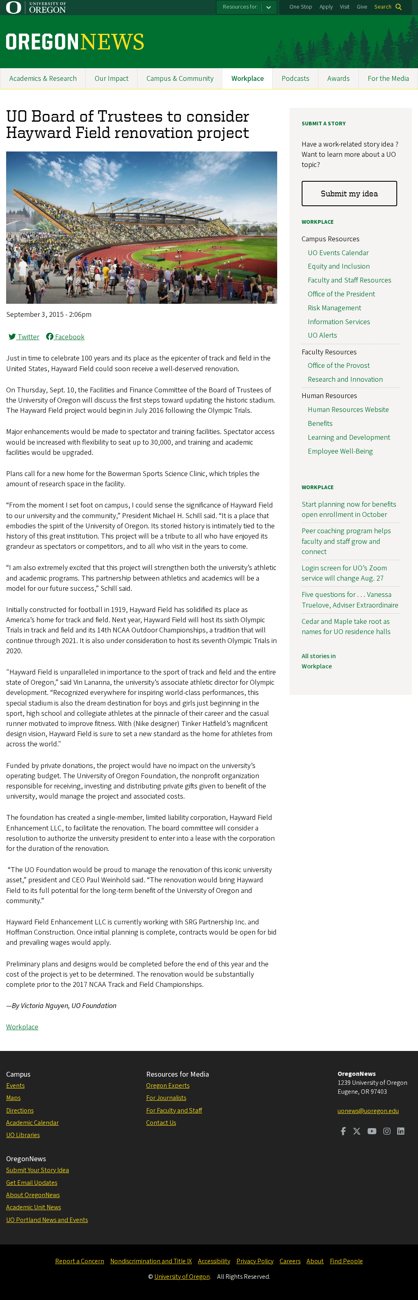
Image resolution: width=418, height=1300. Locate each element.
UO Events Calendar (338, 253)
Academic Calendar (32, 1122)
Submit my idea (349, 193)
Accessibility (214, 1261)
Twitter (27, 337)
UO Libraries (23, 1135)
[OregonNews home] (75, 41)
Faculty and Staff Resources (349, 280)
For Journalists (166, 1097)
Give (362, 7)
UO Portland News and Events (47, 1219)
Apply (326, 7)
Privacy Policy (254, 1261)
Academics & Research (43, 78)
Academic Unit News (33, 1207)
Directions (19, 1110)
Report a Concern (79, 1261)
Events (15, 1085)
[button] (141, 301)
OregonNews (26, 1159)
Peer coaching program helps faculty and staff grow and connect (346, 541)
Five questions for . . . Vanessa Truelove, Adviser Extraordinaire (350, 600)
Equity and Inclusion (339, 266)
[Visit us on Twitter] (356, 1132)
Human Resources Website (348, 410)
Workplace (247, 78)
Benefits (320, 423)
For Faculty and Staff (174, 1110)
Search (382, 7)
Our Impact (112, 78)
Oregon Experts (167, 1085)
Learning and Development (349, 437)
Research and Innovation (345, 379)
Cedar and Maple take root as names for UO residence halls (346, 627)
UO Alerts (322, 335)
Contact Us (161, 1122)
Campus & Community (180, 78)
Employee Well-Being (340, 451)
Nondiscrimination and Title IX (151, 1261)
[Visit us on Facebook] (343, 1132)
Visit (344, 7)
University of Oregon (182, 1276)
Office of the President (341, 294)
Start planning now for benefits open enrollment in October (349, 509)
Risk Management (334, 308)
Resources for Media (177, 1074)
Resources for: (240, 7)
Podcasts (295, 78)
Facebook (68, 337)
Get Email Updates (31, 1182)
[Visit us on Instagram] (387, 1132)
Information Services (339, 322)
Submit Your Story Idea (37, 1170)
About (315, 1261)
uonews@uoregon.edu (368, 1110)
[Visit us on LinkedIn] (401, 1132)
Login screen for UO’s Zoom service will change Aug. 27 (344, 573)
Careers (290, 1261)
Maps (13, 1097)
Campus (18, 1074)
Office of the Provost (339, 366)
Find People (346, 1261)
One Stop (300, 7)
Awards (338, 78)
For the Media (388, 78)
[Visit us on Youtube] (372, 1132)
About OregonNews (33, 1195)
